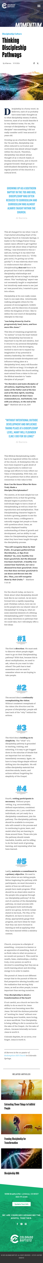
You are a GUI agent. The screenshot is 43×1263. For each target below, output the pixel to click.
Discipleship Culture (12, 33)
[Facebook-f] (17, 1224)
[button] (38, 5)
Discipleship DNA (11, 1173)
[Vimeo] (26, 1224)
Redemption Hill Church (15, 1056)
